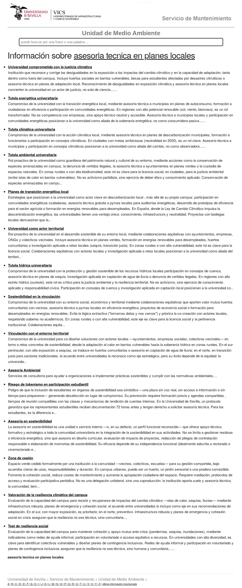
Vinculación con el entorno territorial (38, 333)
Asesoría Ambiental (24, 370)
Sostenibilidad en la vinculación (34, 296)
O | (62, 584)
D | (20, 584)
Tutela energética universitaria (33, 98)
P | (65, 584)
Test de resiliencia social (28, 525)
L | (49, 584)
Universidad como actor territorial (36, 228)
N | (58, 584)
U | (85, 584)
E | (24, 584)
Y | (96, 584)
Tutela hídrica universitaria (30, 265)
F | (28, 584)
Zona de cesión (20, 457)
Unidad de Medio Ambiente (121, 33)
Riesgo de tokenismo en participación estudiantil (48, 384)
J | (42, 584)
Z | (100, 584)
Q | (69, 584)
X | (92, 584)
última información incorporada (119, 584)
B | (12, 584)
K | (46, 584)
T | (81, 584)
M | (53, 584)
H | (36, 584)
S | (77, 584)
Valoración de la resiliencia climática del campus (47, 494)
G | (32, 584)
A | (9, 584)
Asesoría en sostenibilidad (30, 421)
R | (73, 584)
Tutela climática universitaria (31, 129)
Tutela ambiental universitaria (32, 154)
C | (16, 584)
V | (89, 584)
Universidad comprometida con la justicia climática (50, 66)
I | (39, 584)
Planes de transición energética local (38, 191)
